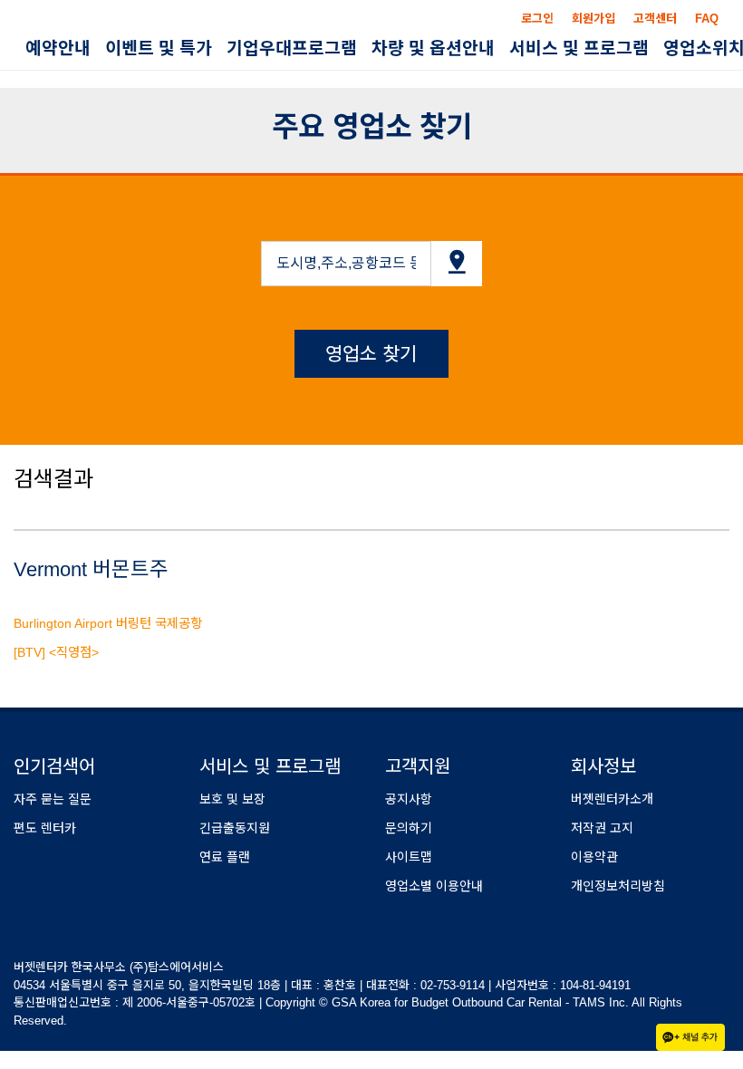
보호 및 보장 (232, 799)
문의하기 (408, 828)
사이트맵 (408, 857)
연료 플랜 (224, 857)
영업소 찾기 (371, 353)
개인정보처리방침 (618, 886)
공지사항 (408, 799)
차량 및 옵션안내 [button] (433, 48)
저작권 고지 (602, 828)
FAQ (707, 18)
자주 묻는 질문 (53, 799)
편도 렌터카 (45, 828)
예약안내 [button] (58, 48)
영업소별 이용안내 (434, 886)
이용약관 (594, 857)
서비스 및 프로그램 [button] (579, 48)
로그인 (537, 18)
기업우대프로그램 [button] (292, 48)
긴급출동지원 (234, 828)
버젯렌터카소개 (612, 799)
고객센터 (655, 18)
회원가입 (593, 18)
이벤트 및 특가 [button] (158, 48)
